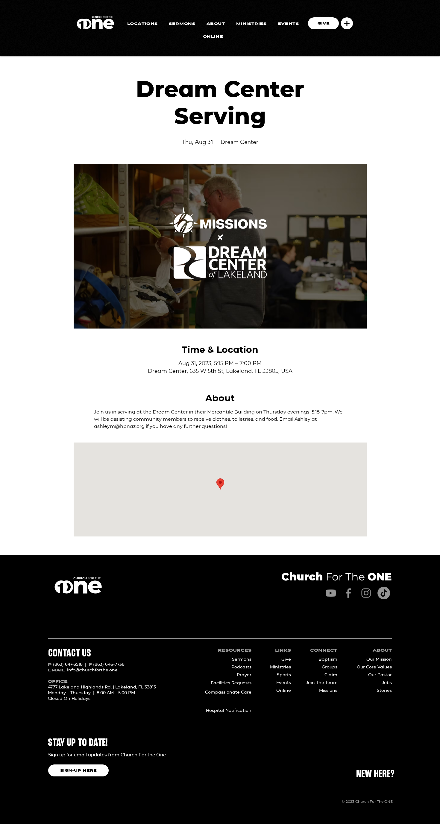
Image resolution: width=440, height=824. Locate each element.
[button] (347, 23)
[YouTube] (330, 593)
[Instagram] (366, 593)
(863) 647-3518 (68, 664)
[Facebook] (348, 593)
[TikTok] (383, 593)
